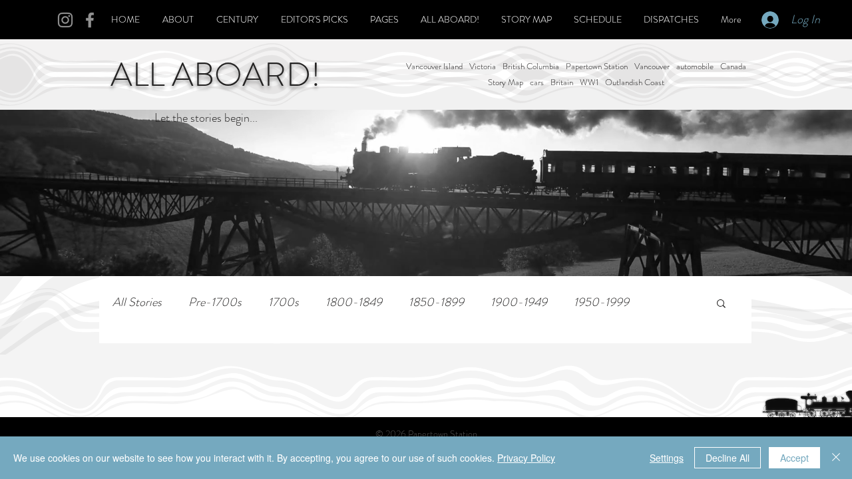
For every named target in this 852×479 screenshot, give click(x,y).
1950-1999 (601, 302)
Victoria (482, 66)
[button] (721, 304)
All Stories (137, 302)
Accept (794, 457)
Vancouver (652, 66)
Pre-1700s (215, 302)
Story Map (505, 82)
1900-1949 (519, 302)
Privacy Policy (526, 457)
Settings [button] (667, 457)
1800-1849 (353, 302)
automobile (695, 66)
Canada (733, 66)
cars (537, 82)
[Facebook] (90, 20)
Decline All (727, 457)
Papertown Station (597, 66)
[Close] (836, 457)
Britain (561, 82)
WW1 (589, 82)
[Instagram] (65, 20)
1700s (283, 302)
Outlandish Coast (634, 82)
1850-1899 (436, 302)
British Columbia (531, 66)
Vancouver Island (434, 66)
